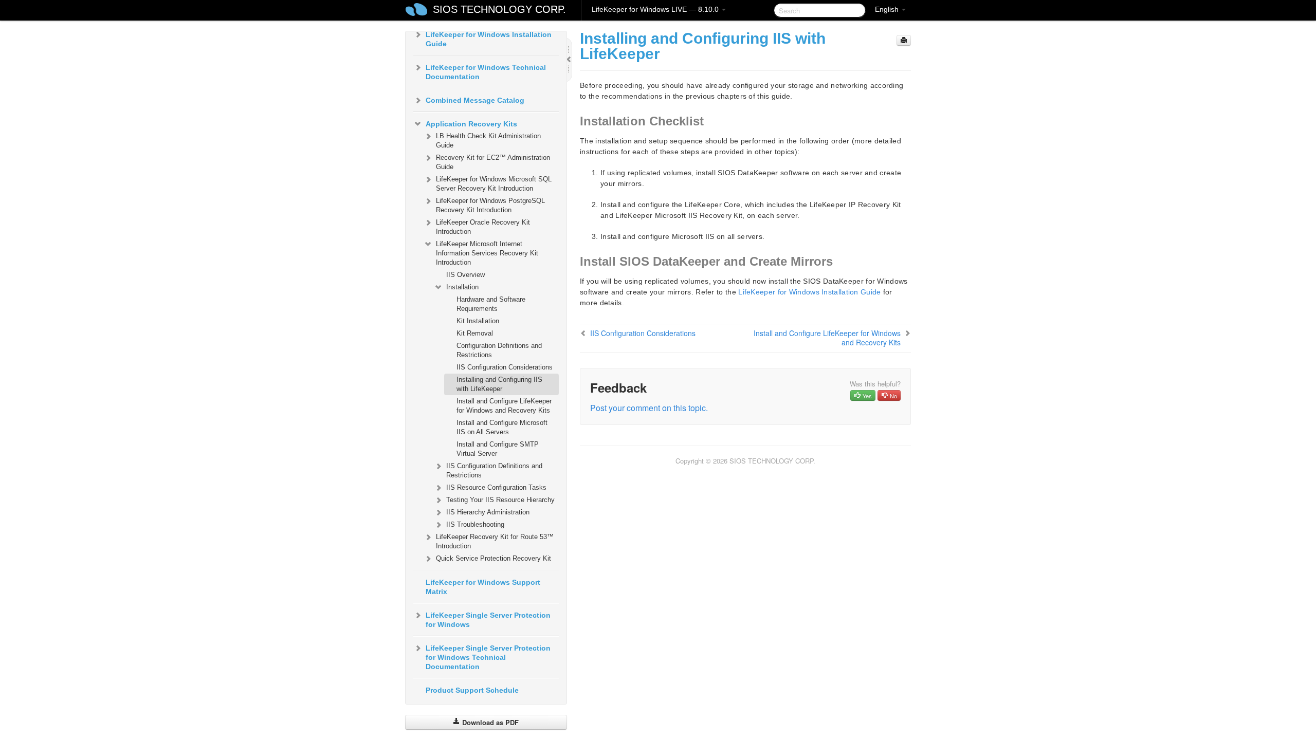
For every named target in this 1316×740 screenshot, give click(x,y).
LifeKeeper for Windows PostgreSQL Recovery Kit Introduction (490, 205)
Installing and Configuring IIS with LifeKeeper (499, 384)
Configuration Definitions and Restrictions (499, 350)
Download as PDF (489, 722)
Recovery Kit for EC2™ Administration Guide (493, 162)
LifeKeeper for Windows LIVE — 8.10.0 (656, 9)
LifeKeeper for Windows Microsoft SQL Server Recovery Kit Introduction (494, 183)
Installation (462, 287)
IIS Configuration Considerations (504, 367)
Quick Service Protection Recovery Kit (493, 558)
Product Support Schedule (472, 690)
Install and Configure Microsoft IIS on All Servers (501, 427)
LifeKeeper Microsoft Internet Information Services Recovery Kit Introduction (487, 253)
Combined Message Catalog (475, 100)
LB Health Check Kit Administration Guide (488, 140)
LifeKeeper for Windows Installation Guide (489, 39)
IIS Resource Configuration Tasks (496, 487)
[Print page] (904, 40)
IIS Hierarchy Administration (487, 512)
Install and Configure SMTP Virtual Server (497, 448)
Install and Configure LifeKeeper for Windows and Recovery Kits (504, 405)
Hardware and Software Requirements (490, 303)
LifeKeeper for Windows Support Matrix (483, 587)
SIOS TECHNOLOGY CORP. (499, 9)
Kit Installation (477, 321)
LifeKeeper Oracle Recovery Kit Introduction (483, 226)
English (888, 9)
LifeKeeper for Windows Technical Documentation (486, 72)
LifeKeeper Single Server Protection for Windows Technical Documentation (488, 657)
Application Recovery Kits (471, 124)
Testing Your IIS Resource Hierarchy (500, 500)
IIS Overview (465, 275)
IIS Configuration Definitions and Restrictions (494, 470)
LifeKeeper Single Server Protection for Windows (488, 619)
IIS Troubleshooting (475, 524)
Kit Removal (474, 333)
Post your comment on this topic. (649, 408)
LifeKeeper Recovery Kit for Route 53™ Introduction (495, 541)
